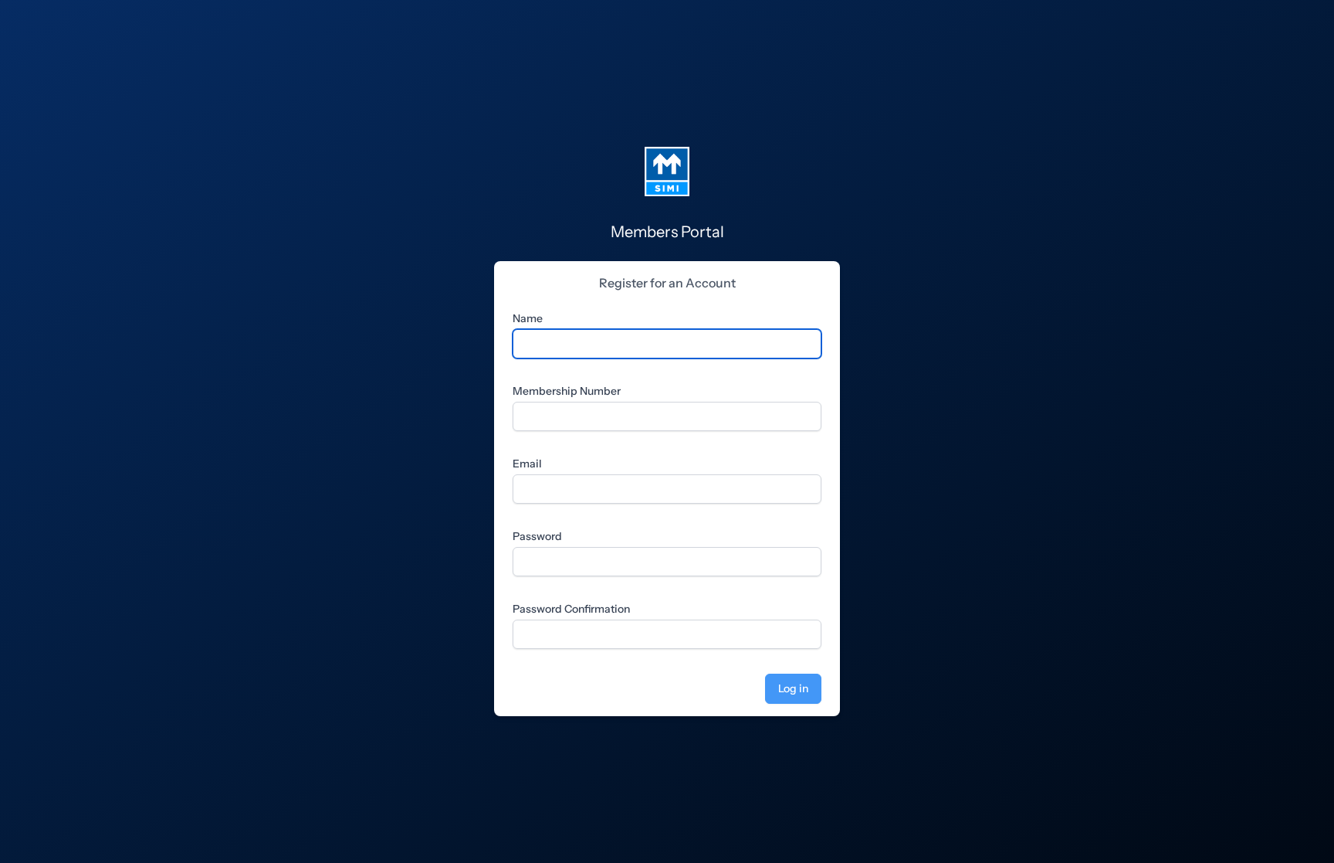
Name (528, 318)
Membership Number (567, 391)
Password (537, 536)
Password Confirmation (571, 609)
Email (527, 464)
